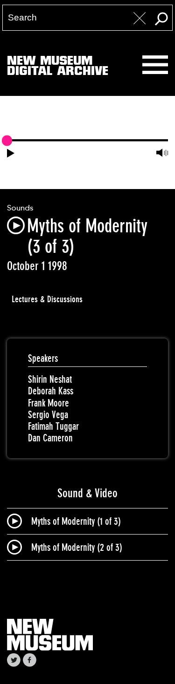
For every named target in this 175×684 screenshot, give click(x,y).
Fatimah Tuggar (53, 426)
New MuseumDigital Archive (57, 67)
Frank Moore (48, 403)
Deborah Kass (50, 391)
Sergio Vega (48, 414)
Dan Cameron (50, 438)
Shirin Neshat (50, 379)
